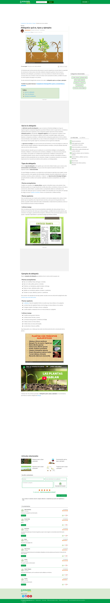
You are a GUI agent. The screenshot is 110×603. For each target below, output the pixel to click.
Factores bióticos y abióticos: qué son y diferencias (80, 158)
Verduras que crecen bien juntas (28, 297)
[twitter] (23, 596)
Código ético (24, 601)
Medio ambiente (29, 23)
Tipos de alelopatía (29, 94)
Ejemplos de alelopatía (30, 96)
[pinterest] (31, 596)
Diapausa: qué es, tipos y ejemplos (37, 460)
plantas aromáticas (35, 192)
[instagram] (26, 596)
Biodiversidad (84, 77)
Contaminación (79, 85)
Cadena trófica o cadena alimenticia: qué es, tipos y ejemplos (80, 150)
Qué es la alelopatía (29, 92)
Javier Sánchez (28, 32)
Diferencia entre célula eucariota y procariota (79, 164)
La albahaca (26, 303)
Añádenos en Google (63, 66)
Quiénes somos (38, 600)
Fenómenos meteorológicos (79, 88)
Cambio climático (75, 77)
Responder (23, 515)
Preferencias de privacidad (63, 600)
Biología (34, 23)
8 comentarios (42, 30)
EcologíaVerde (23, 23)
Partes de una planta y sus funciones (79, 147)
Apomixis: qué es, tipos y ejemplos (38, 467)
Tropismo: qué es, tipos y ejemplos (62, 467)
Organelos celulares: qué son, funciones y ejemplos (80, 154)
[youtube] (28, 596)
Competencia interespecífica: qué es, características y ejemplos (43, 85)
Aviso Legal (44, 600)
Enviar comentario (61, 496)
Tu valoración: (36, 492)
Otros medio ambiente (79, 80)
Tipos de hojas (75, 161)
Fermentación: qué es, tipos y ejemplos (61, 460)
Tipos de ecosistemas (76, 141)
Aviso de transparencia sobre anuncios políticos (77, 600)
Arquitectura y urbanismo (79, 83)
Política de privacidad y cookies (52, 600)
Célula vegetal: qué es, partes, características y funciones (78, 144)
